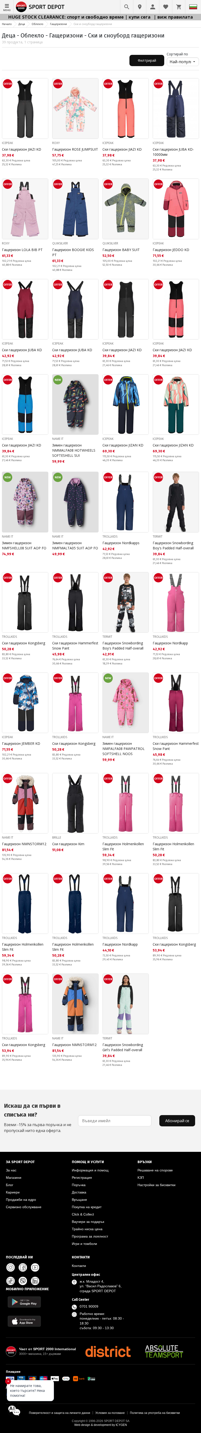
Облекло (37, 24)
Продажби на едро (21, 1200)
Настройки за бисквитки (157, 1185)
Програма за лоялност (90, 1236)
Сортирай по (177, 54)
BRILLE (56, 837)
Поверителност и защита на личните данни (59, 1413)
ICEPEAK (7, 143)
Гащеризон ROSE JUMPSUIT (75, 149)
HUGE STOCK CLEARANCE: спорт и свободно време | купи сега (80, 17)
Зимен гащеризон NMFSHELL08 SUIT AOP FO (24, 545)
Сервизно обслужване (23, 1207)
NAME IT (57, 439)
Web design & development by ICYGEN (100, 1425)
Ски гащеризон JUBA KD (22, 350)
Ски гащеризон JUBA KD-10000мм (173, 152)
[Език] (193, 7)
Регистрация (82, 1178)
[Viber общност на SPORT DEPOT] (22, 1281)
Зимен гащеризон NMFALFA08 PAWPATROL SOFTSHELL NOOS (123, 748)
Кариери (13, 1192)
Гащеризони (58, 24)
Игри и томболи (84, 1244)
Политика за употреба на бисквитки (155, 1413)
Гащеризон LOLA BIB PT (22, 249)
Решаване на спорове (155, 1170)
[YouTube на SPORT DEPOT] (35, 1267)
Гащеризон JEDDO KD (171, 249)
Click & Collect (83, 1214)
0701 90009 (89, 1306)
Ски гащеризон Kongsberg (23, 643)
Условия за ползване (110, 1413)
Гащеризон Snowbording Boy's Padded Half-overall (173, 545)
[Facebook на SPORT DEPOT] (22, 1267)
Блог (9, 1185)
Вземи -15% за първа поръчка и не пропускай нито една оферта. (37, 1117)
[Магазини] (139, 7)
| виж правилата (173, 17)
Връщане (79, 1200)
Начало (7, 24)
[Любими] (165, 7)
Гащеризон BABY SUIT (121, 249)
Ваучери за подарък (88, 1222)
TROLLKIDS (109, 536)
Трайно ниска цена (87, 1229)
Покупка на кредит (86, 1207)
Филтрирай (147, 60)
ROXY (56, 143)
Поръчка (79, 1185)
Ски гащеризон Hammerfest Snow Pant (75, 645)
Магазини (13, 1178)
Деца (21, 24)
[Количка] (178, 7)
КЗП (141, 1178)
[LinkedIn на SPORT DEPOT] (35, 1281)
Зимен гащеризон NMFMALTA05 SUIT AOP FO (75, 545)
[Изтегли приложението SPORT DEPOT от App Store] (24, 1321)
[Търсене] (126, 7)
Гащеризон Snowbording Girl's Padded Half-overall (122, 1047)
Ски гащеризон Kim (68, 844)
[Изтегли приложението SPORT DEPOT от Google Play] (24, 1301)
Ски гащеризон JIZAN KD (122, 445)
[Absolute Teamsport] (164, 1351)
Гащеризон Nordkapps (120, 543)
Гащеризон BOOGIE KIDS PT (73, 252)
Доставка (79, 1192)
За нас (11, 1170)
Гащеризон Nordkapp (170, 643)
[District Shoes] (108, 1351)
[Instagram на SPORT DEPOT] (10, 1267)
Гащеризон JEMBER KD (21, 743)
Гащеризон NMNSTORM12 (24, 844)
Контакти (79, 1266)
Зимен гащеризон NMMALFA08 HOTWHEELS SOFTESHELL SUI (73, 450)
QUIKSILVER (60, 243)
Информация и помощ (90, 1170)
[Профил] (152, 7)
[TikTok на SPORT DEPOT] (10, 1281)
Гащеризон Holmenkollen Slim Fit (123, 846)
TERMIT (158, 536)
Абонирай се (177, 1120)
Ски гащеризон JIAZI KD (21, 149)
